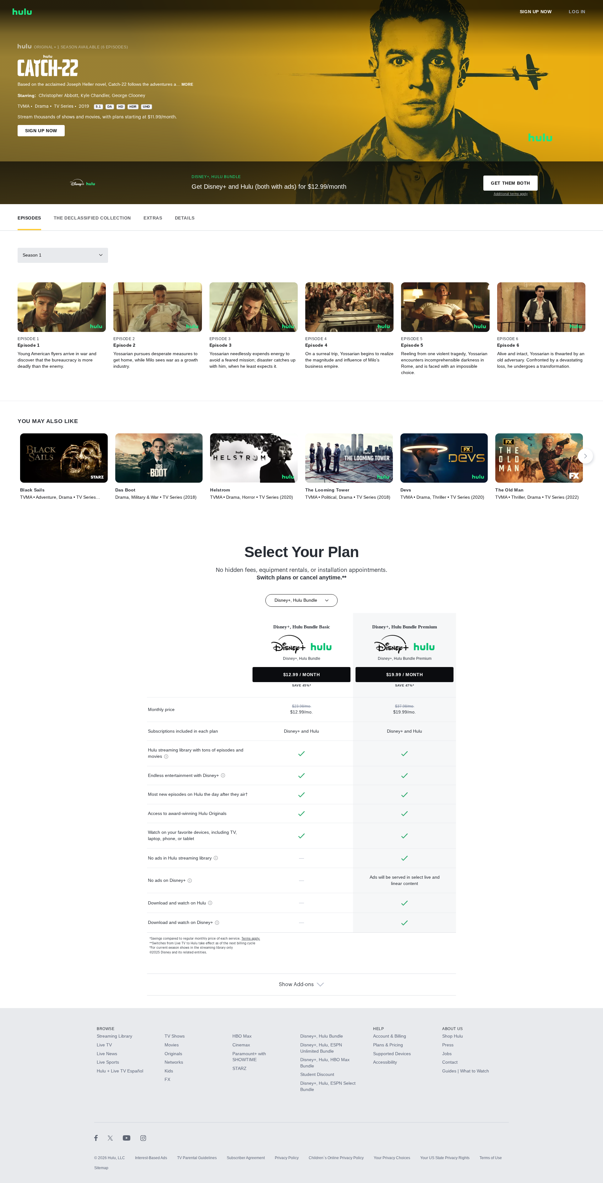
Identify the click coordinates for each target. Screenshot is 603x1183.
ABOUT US (452, 1029)
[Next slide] (585, 456)
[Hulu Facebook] (101, 1138)
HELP (378, 1029)
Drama (42, 106)
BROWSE (106, 1029)
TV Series (63, 106)
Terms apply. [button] (251, 938)
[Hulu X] (115, 1138)
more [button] (187, 84)
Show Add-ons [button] (296, 984)
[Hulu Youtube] (131, 1138)
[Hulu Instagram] (143, 1138)
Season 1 (32, 255)
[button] (29, 216)
